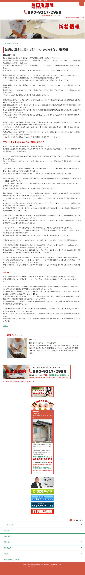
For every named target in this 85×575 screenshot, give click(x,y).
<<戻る (5, 326)
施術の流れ (7, 542)
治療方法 (7, 531)
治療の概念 (7, 536)
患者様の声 (7, 548)
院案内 (6, 554)
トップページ (7, 43)
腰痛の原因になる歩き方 (12, 559)
